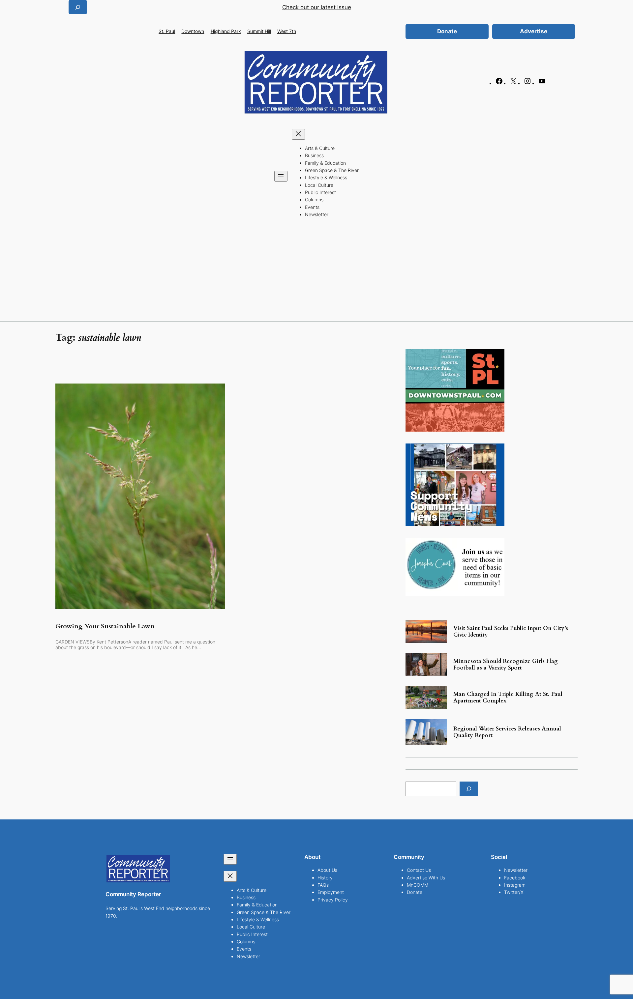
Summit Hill (259, 31)
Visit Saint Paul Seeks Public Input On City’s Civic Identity (510, 631)
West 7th (286, 31)
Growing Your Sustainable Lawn (105, 626)
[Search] (469, 789)
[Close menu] (298, 134)
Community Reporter (133, 894)
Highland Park (226, 31)
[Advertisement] (316, 272)
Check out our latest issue (316, 7)
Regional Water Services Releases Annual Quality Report (507, 732)
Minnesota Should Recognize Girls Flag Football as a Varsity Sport (505, 664)
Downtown (192, 31)
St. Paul (167, 31)
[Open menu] (280, 176)
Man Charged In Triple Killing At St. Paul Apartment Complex (507, 697)
